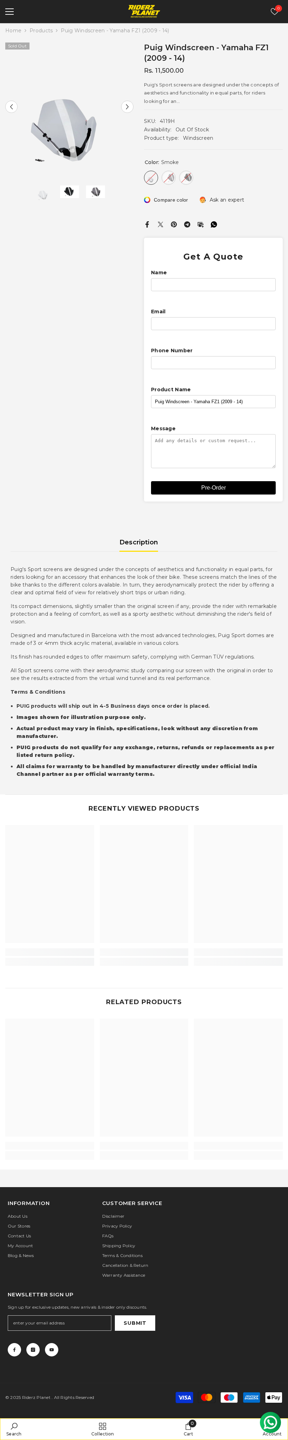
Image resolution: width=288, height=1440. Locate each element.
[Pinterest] (174, 224)
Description (138, 542)
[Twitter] (160, 224)
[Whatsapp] (214, 224)
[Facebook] (147, 224)
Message (163, 428)
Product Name (171, 389)
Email (158, 311)
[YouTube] (51, 1349)
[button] (11, 106)
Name (159, 272)
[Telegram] (187, 224)
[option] (69, 106)
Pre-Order (213, 488)
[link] (49, 952)
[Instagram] (33, 1349)
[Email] (200, 224)
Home (13, 30)
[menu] (9, 11)
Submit (135, 1323)
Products (41, 30)
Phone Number (171, 350)
